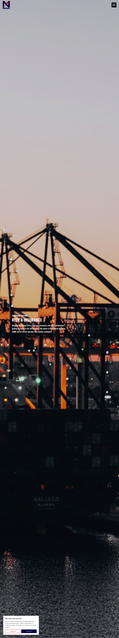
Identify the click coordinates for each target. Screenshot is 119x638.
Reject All (13, 631)
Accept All (29, 631)
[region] (21, 625)
